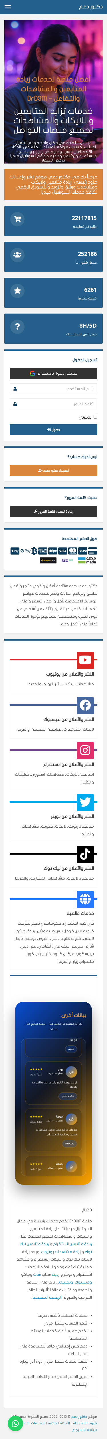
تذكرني (85, 417)
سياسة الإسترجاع (84, 1430)
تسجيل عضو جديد (56, 470)
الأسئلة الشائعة (59, 1423)
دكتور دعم (79, 1416)
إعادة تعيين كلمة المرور (55, 511)
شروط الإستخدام (84, 1423)
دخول (55, 429)
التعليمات (38, 1423)
